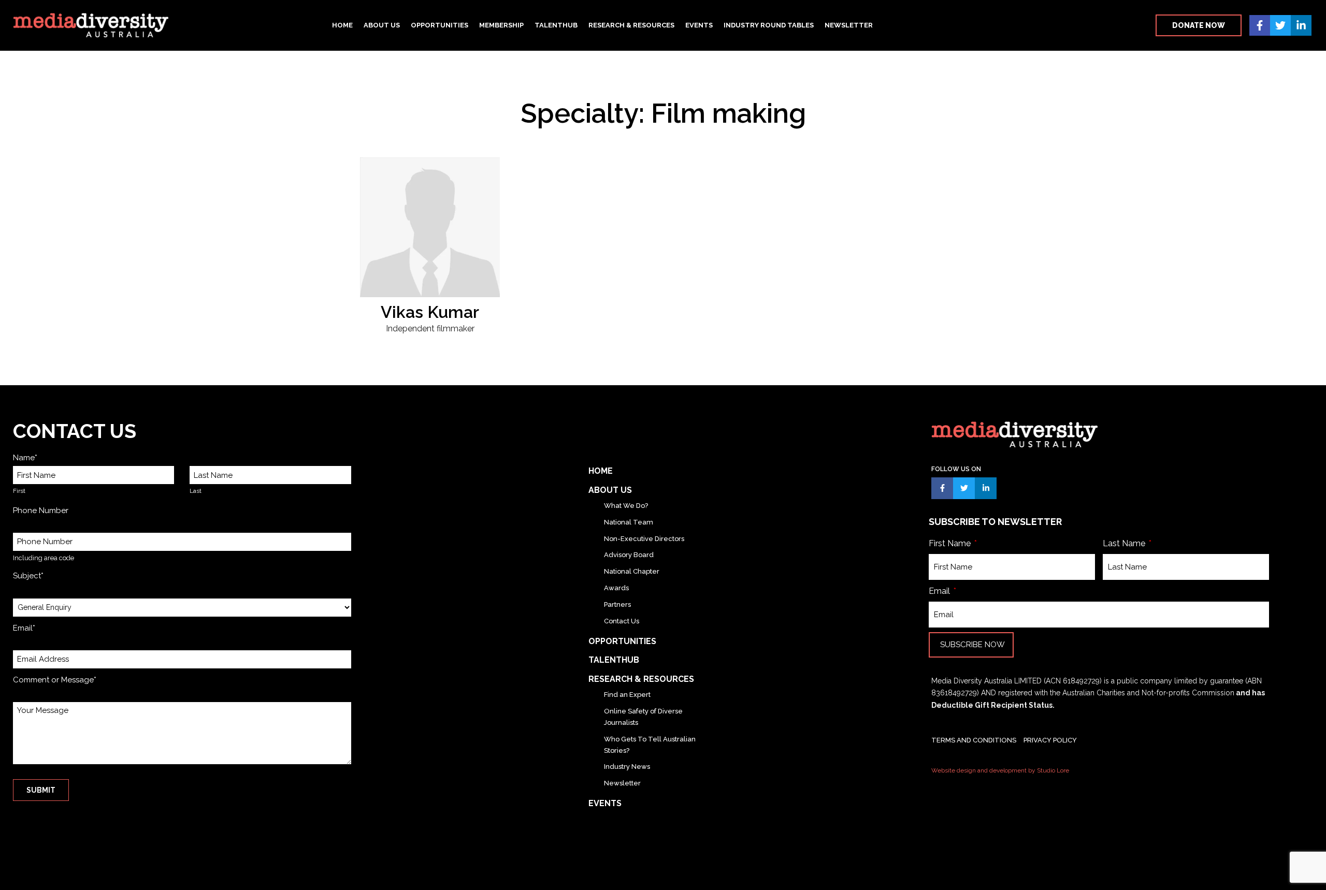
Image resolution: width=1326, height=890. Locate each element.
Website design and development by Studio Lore (1000, 770)
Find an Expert (627, 694)
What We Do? (626, 505)
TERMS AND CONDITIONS (973, 740)
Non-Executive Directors (644, 539)
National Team (628, 522)
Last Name (1125, 543)
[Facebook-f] (1259, 25)
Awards (616, 588)
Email (940, 591)
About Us (382, 25)
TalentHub (556, 25)
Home (342, 25)
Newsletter (849, 25)
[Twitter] (1280, 25)
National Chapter (631, 571)
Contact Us (621, 621)
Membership (501, 25)
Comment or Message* (54, 679)
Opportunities (439, 25)
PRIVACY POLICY (1050, 740)
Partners (617, 604)
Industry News (627, 766)
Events (699, 25)
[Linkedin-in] (1301, 25)
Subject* (28, 575)
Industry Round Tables (769, 25)
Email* (24, 628)
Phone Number (40, 510)
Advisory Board (629, 555)
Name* (25, 457)
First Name (951, 543)
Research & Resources (631, 25)
